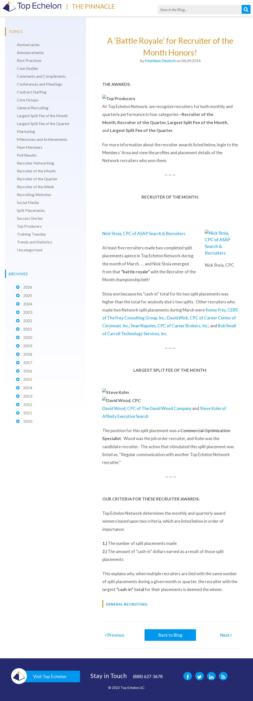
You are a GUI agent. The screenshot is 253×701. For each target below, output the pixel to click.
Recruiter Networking (35, 163)
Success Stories (30, 218)
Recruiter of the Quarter (37, 178)
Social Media (28, 202)
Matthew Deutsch (160, 60)
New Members (29, 147)
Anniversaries (28, 44)
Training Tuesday (31, 234)
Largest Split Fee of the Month (42, 115)
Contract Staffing (31, 92)
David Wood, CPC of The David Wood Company (146, 408)
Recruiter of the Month (36, 170)
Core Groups (28, 99)
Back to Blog (170, 635)
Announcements (30, 52)
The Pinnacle (93, 6)
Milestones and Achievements (42, 139)
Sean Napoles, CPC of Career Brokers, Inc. (170, 325)
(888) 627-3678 (148, 676)
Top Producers (29, 226)
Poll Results (27, 155)
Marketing (26, 131)
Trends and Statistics (34, 242)
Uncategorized (29, 249)
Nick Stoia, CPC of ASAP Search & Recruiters (143, 233)
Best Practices (29, 60)
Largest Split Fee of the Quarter (43, 123)
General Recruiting (32, 107)
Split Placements (31, 210)
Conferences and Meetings (39, 84)
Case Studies (27, 68)
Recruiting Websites (34, 194)
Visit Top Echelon (49, 676)
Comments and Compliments (41, 76)
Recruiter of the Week (35, 186)
